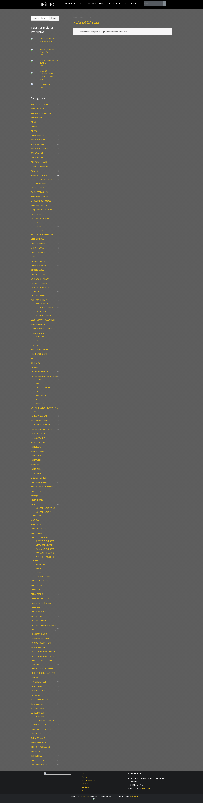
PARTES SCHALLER (39, 585)
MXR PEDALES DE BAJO (45, 508)
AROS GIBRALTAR (38, 135)
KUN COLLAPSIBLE (39, 451)
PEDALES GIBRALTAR (40, 598)
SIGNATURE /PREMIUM (45, 720)
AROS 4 (34, 122)
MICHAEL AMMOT (43, 387)
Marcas (69, 3)
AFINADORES (36, 118)
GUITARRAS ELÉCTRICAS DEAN (44, 376)
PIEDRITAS (40, 564)
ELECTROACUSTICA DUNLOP (43, 320)
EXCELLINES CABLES (39, 349)
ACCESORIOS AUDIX (39, 104)
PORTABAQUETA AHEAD (41, 643)
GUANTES (35, 367)
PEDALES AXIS (37, 590)
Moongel (34, 495)
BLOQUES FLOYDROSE (45, 541)
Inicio (75, 17)
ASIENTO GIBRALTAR (40, 166)
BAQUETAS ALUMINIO (40, 196)
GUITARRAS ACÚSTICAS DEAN (43, 372)
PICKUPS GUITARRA (39, 621)
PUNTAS (34, 677)
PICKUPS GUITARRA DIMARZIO (44, 625)
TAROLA (39, 341)
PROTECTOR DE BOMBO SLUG (43, 668)
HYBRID (39, 226)
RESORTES (40, 568)
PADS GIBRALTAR (38, 529)
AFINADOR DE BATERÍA (41, 113)
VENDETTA (40, 403)
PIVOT (33, 629)
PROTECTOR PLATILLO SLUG (43, 673)
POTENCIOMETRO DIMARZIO (43, 652)
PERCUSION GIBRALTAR (41, 612)
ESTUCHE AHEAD (38, 333)
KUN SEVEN (36, 460)
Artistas (113, 3)
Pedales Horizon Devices (41, 603)
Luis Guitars (84, 796)
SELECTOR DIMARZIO (40, 700)
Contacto (128, 3)
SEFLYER (39, 230)
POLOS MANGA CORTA (40, 638)
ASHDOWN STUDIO (39, 162)
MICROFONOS (37, 491)
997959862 (146, 788)
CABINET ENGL (37, 248)
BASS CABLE (36, 214)
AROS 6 (34, 131)
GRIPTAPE (35, 363)
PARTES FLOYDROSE (39, 538)
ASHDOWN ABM (38, 140)
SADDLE (39, 572)
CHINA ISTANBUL (38, 261)
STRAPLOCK (36, 734)
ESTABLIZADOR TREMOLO (42, 329)
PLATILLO (40, 337)
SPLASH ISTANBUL (38, 725)
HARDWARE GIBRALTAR (41, 425)
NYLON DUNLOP (42, 311)
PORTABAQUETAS (38, 647)
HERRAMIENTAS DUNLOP (41, 429)
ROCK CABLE (36, 695)
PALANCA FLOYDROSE (45, 549)
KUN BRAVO (36, 447)
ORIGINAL (35, 520)
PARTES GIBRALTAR (39, 581)
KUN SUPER (36, 469)
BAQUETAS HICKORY (39, 205)
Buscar (54, 18)
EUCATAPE (35, 345)
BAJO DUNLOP (42, 304)
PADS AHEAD (36, 524)
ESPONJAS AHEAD (38, 324)
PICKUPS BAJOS (37, 616)
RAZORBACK (41, 395)
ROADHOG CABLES (39, 691)
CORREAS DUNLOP (39, 283)
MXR (33, 504)
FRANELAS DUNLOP (39, 354)
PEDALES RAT (37, 607)
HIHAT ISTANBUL (38, 433)
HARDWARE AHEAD (39, 416)
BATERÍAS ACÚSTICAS (40, 219)
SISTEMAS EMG (37, 708)
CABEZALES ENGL (38, 243)
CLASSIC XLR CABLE (39, 274)
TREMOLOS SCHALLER (40, 747)
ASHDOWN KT (37, 153)
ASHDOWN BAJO (38, 144)
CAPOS (34, 257)
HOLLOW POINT (38, 438)
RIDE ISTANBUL (37, 686)
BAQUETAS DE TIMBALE (41, 201)
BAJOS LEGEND (37, 188)
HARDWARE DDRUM (39, 420)
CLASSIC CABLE (37, 270)
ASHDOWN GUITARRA (40, 149)
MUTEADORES (37, 500)
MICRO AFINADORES (44, 545)
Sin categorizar (37, 704)
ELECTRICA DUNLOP (44, 308)
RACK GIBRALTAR (38, 682)
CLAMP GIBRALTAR (39, 265)
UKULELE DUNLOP (43, 315)
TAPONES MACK (38, 738)
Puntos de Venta (95, 3)
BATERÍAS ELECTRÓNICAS (42, 234)
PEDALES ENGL (37, 594)
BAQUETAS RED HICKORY (41, 210)
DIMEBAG (40, 380)
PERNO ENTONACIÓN (45, 553)
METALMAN (41, 183)
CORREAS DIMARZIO (40, 279)
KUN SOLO (35, 464)
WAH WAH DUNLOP (39, 765)
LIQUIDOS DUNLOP (39, 478)
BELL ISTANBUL (37, 239)
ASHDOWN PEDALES (39, 157)
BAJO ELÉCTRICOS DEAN (41, 180)
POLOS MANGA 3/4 (39, 634)
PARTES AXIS (36, 533)
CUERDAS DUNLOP (39, 300)
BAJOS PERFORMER (39, 192)
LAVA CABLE (36, 473)
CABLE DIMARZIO (38, 252)
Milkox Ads (133, 796)
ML (37, 391)
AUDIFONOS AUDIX (39, 175)
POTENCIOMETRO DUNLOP (42, 656)
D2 (37, 222)
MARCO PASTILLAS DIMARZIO (43, 487)
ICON (38, 384)
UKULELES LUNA (37, 760)
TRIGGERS (35, 751)
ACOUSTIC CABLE (38, 109)
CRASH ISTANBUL (38, 296)
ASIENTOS (35, 171)
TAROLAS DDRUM (38, 742)
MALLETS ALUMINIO (39, 482)
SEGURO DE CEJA (43, 576)
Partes (81, 3)
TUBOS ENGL (36, 756)
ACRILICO (40, 716)
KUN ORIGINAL (37, 456)
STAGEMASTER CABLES (41, 729)
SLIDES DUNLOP (38, 713)
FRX (32, 358)
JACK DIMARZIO (38, 442)
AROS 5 (34, 126)
